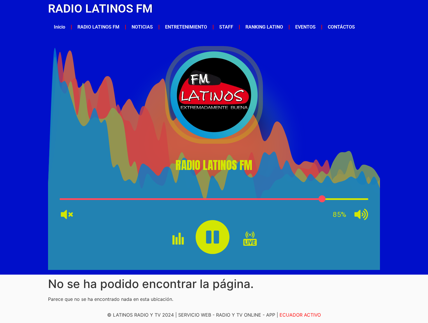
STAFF (226, 27)
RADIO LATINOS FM (100, 8)
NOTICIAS (142, 27)
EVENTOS (305, 27)
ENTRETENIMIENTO (186, 27)
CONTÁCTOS (341, 27)
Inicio (59, 27)
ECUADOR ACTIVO (300, 315)
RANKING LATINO (264, 27)
